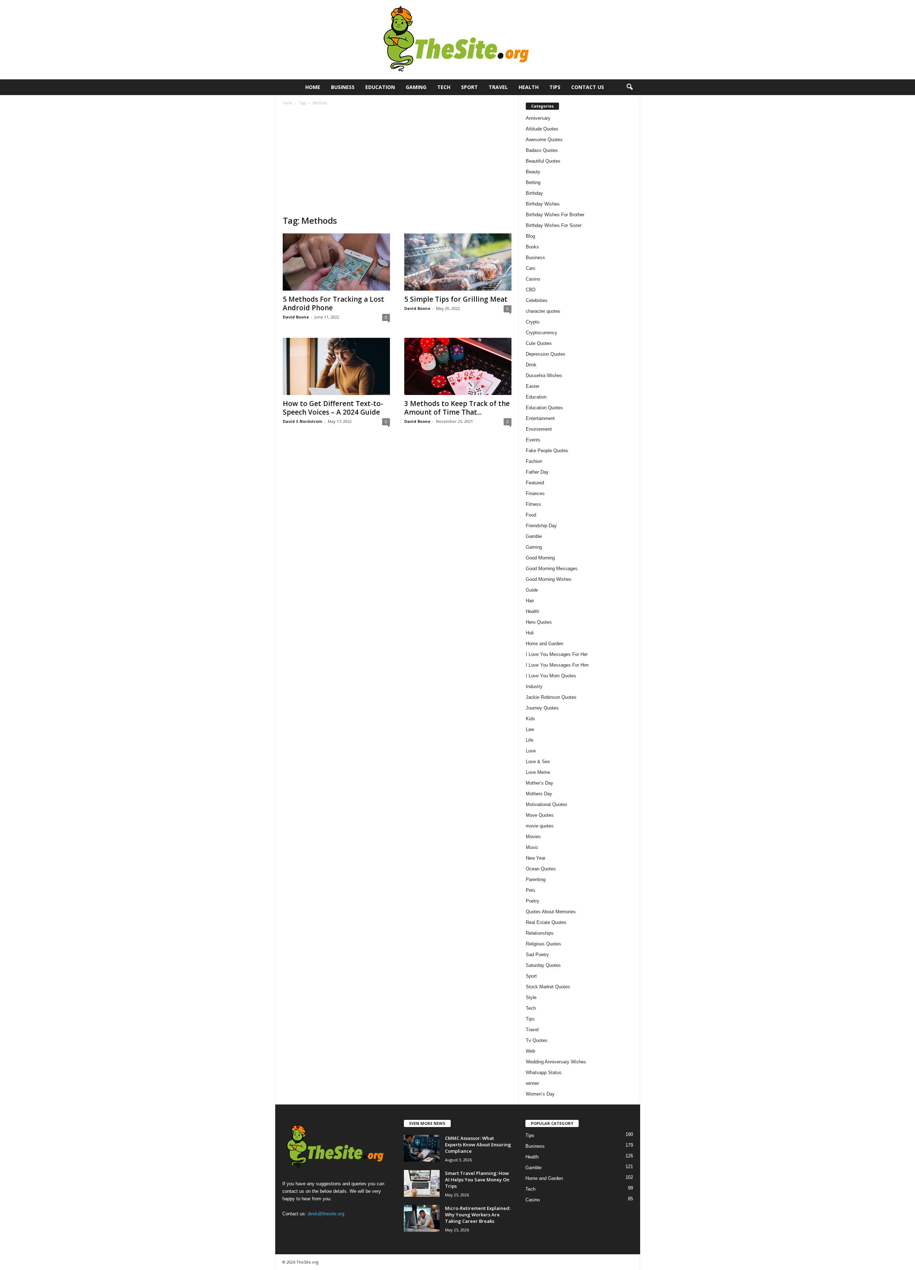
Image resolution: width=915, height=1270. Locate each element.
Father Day (537, 472)
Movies (533, 836)
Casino (533, 279)
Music (532, 847)
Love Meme (538, 772)
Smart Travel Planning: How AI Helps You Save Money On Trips (477, 1179)
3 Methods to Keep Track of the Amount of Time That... (457, 408)
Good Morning (540, 557)
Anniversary (538, 118)
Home (312, 87)
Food (531, 515)
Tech (443, 87)
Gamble (534, 536)
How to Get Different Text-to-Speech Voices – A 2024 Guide (333, 408)
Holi (530, 633)
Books (532, 246)
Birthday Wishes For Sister (554, 225)
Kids (530, 718)
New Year (535, 858)
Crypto (532, 322)
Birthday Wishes (543, 204)
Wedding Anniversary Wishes (556, 1061)
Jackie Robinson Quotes (551, 697)
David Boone (296, 317)
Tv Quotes (537, 1040)
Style (531, 997)
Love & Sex (538, 761)
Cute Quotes (539, 343)
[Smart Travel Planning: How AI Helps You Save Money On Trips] (422, 1183)
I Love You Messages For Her (557, 654)
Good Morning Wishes (549, 579)
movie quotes (540, 826)
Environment (539, 429)
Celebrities (537, 300)
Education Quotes (544, 407)
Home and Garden (544, 643)
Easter (532, 386)
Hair (530, 600)
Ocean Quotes (541, 868)
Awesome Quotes (544, 139)
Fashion (534, 461)
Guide (532, 590)
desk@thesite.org (326, 1213)
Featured (535, 482)
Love (531, 750)
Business (343, 87)
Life (529, 740)
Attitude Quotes (542, 129)
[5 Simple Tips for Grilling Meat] (457, 262)
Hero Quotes (539, 622)
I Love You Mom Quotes (551, 675)
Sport (469, 87)
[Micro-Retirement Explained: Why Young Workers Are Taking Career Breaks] (422, 1218)
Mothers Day (539, 793)
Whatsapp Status (544, 1072)
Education (380, 87)
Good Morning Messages (552, 568)
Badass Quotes (542, 150)
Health (529, 87)
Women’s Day (540, 1094)
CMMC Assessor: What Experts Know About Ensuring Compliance (478, 1144)
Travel (498, 87)
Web (530, 1051)
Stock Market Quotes (548, 986)
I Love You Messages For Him (557, 665)
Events (533, 440)
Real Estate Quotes (546, 922)
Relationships (540, 933)
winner (532, 1083)
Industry (534, 686)
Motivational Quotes (546, 804)
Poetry (532, 901)
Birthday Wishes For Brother (555, 214)
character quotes (543, 311)
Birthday (534, 193)
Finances (535, 493)
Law (530, 729)
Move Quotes (540, 815)
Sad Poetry (537, 954)
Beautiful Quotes (543, 161)
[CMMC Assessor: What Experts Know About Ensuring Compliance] (422, 1148)
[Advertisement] (397, 161)
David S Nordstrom (302, 421)
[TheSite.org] (457, 39)
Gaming (416, 87)
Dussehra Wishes (544, 375)
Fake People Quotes (547, 450)
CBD (530, 289)
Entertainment (540, 418)
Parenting (535, 879)
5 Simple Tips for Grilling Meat (456, 299)
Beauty (533, 171)
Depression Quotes (545, 354)
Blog (530, 236)
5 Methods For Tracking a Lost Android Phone (333, 303)
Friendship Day (541, 525)
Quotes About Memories (551, 911)
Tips (554, 87)
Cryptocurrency (541, 332)
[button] (629, 87)
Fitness (533, 504)
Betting (533, 182)
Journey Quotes (542, 708)
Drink (531, 364)
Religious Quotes (543, 944)
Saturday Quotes (543, 965)
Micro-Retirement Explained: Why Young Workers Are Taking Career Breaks (477, 1214)
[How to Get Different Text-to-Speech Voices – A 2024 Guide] (336, 366)
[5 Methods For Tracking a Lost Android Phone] (336, 262)
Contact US (587, 87)
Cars (530, 268)
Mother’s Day (539, 783)
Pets (530, 890)
